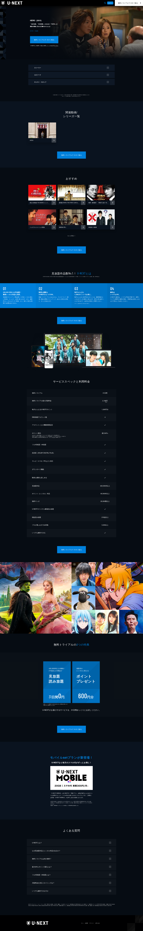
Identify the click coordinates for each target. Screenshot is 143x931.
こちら (56, 45)
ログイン (110, 3)
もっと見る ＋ (71, 236)
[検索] (105, 2)
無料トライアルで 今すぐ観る (128, 3)
